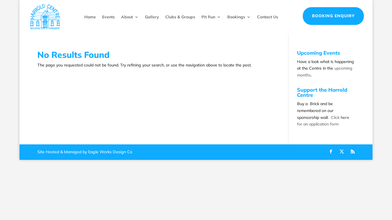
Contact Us (267, 16)
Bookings (236, 16)
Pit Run (208, 16)
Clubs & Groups (180, 16)
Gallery (152, 16)
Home (90, 16)
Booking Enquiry (333, 15)
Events (108, 16)
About (127, 16)
